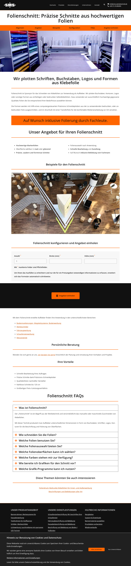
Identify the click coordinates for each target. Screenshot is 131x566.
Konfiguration (74, 28)
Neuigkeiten (89, 514)
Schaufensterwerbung (25, 334)
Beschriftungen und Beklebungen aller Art (65, 491)
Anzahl (17, 256)
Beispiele (56, 28)
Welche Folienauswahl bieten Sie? (40, 446)
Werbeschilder (22, 327)
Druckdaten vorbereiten (93, 524)
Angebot (38, 28)
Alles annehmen (96, 549)
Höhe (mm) (89, 256)
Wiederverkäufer (91, 527)
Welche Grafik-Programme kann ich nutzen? (47, 469)
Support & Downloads (93, 518)
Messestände (22, 338)
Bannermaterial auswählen (94, 521)
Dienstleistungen (73, 5)
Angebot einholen (111, 28)
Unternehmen (86, 5)
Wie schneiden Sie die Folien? (37, 435)
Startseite (53, 5)
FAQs (93, 28)
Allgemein (20, 28)
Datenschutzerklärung (34, 562)
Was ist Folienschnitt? (33, 407)
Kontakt (97, 5)
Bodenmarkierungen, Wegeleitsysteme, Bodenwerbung (39, 323)
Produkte (61, 5)
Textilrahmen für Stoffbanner (21, 521)
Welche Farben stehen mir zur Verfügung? (46, 457)
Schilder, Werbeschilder (19, 524)
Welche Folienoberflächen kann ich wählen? (47, 452)
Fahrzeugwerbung (24, 330)
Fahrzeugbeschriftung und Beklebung (61, 521)
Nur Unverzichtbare (114, 549)
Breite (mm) (55, 256)
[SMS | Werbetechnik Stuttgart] (10, 5)
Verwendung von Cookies (60, 562)
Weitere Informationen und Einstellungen (23, 558)
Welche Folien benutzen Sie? (37, 440)
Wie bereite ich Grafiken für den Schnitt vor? (47, 463)
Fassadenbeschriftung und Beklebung (61, 524)
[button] (104, 5)
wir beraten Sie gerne (46, 355)
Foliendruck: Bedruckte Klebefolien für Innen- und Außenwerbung (65, 488)
